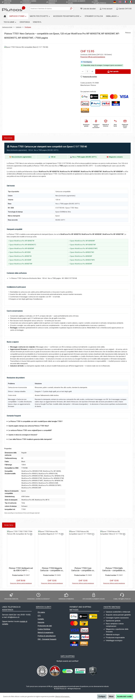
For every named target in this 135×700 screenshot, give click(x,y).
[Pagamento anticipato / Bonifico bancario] (84, 110)
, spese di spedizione (60, 686)
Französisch (126, 2)
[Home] (5, 16)
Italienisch (131, 2)
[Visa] (123, 96)
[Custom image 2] (67, 671)
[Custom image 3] (80, 671)
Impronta (41, 622)
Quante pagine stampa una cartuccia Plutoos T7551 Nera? (28, 426)
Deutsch (115, 2)
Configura (102, 696)
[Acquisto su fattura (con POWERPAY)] (84, 103)
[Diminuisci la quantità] (82, 71)
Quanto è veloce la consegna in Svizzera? (22, 435)
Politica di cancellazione (47, 636)
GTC (39, 616)
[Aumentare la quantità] (92, 71)
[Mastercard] (113, 96)
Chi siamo (41, 612)
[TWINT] (94, 96)
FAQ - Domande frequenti (47, 639)
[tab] (8, 138)
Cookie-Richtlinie (44, 629)
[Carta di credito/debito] (115, 103)
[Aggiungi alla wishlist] (31, 534)
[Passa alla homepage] (13, 8)
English (120, 2)
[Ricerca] (71, 9)
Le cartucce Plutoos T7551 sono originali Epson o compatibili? (30, 430)
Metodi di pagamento (45, 633)
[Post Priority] (83, 623)
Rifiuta (111, 696)
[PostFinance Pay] (104, 96)
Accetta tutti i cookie (124, 696)
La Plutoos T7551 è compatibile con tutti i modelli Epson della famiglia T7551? (35, 421)
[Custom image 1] (84, 96)
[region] (40, 71)
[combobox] (49, 9)
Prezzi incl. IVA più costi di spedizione (92, 57)
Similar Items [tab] (8, 525)
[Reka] (105, 103)
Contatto (41, 619)
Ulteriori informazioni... (62, 696)
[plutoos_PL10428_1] (40, 68)
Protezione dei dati (45, 626)
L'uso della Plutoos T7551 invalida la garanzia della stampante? (30, 439)
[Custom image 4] (93, 671)
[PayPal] (95, 103)
